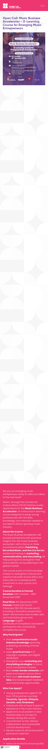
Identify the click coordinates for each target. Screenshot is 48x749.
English (6, 747)
